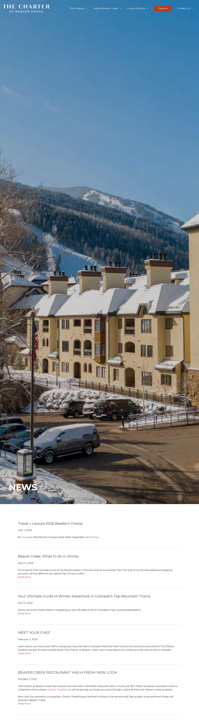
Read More (24, 577)
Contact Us (183, 8)
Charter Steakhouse (59, 689)
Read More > (92, 537)
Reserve (163, 8)
